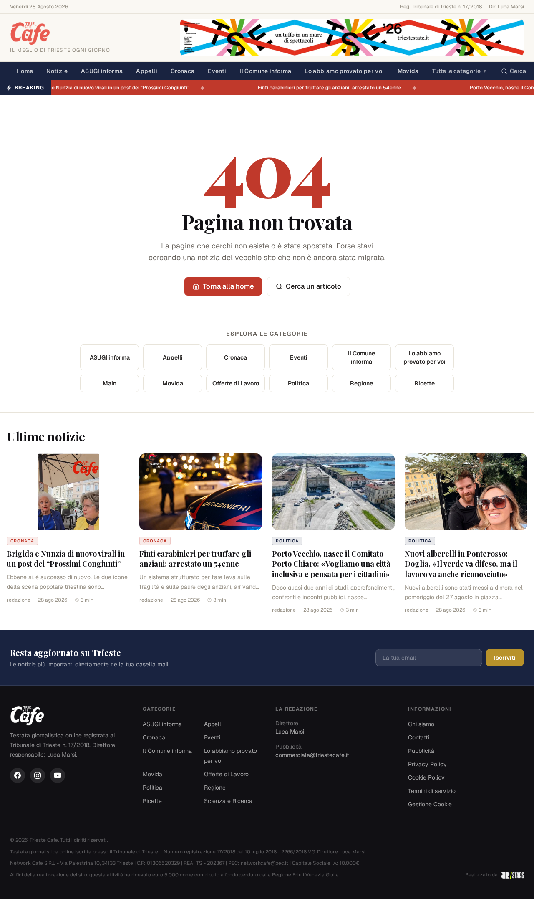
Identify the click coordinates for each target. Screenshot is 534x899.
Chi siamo (421, 724)
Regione (361, 383)
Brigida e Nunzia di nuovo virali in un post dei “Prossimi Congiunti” (117, 87)
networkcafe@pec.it (264, 863)
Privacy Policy (427, 764)
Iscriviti (505, 657)
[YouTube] (57, 775)
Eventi (217, 71)
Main (109, 383)
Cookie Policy (426, 777)
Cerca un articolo (313, 286)
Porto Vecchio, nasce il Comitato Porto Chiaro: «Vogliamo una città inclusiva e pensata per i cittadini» (331, 564)
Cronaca (182, 71)
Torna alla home (228, 286)
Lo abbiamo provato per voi (344, 71)
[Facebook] (17, 775)
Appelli (146, 71)
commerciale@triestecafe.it (312, 755)
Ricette (424, 383)
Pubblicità (421, 751)
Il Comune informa (265, 71)
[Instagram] (37, 775)
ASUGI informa (102, 71)
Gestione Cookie (430, 804)
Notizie (56, 71)
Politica (298, 383)
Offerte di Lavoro (235, 383)
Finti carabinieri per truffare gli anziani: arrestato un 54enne (335, 87)
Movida (408, 71)
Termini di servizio (432, 791)
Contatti (418, 737)
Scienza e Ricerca (228, 801)
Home (25, 71)
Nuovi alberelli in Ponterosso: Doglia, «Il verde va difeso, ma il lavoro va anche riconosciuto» (461, 564)
